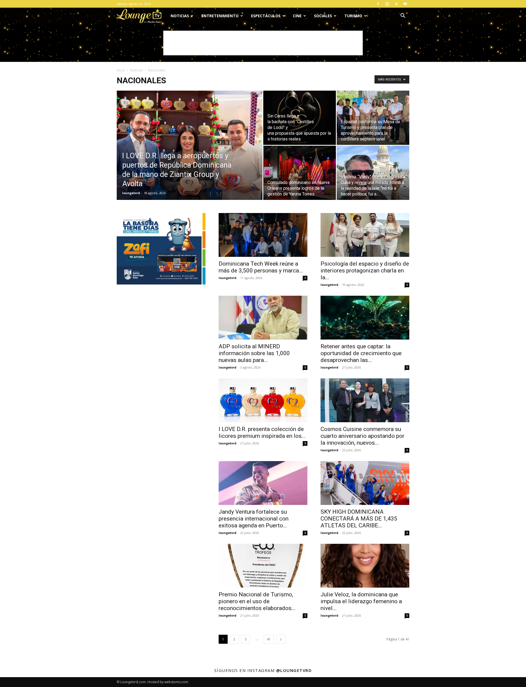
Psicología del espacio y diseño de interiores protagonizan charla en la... (365, 270)
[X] (396, 4)
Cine (297, 15)
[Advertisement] (263, 43)
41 (269, 639)
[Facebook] (378, 4)
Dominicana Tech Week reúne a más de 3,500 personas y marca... (261, 267)
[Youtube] (405, 4)
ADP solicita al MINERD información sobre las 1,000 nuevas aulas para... (254, 353)
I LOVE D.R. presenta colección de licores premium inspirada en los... (262, 432)
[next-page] (280, 639)
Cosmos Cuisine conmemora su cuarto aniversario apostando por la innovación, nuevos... (362, 436)
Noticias (180, 15)
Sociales (323, 15)
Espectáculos (266, 15)
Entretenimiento (220, 15)
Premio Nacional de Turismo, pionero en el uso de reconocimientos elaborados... (257, 601)
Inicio (121, 70)
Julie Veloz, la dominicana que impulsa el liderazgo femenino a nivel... (361, 601)
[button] (402, 16)
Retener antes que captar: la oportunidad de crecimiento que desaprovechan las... (361, 353)
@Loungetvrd (294, 670)
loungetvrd (131, 193)
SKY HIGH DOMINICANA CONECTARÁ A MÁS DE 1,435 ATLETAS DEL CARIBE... (359, 518)
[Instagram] (387, 4)
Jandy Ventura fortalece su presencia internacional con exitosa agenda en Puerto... (253, 518)
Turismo (353, 15)
